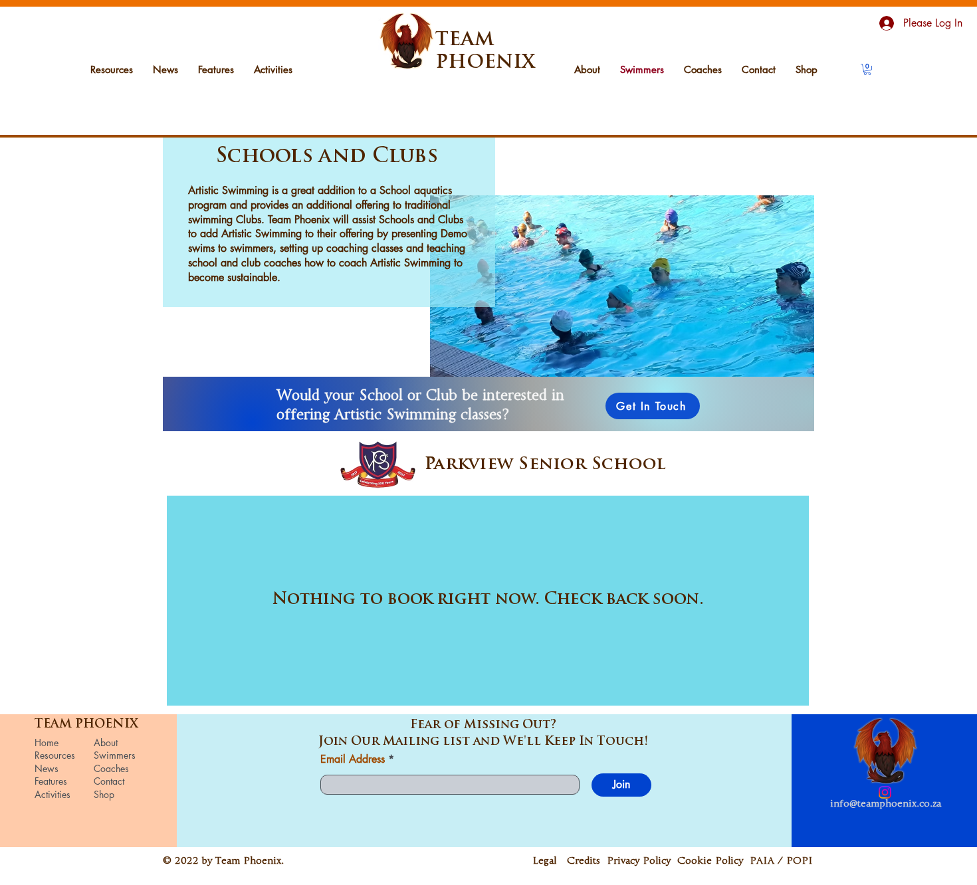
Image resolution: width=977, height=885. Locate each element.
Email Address (352, 759)
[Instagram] (885, 792)
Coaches (111, 768)
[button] (867, 69)
